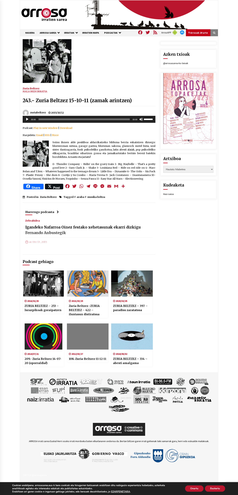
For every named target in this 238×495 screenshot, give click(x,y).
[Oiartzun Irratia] (70, 399)
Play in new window (45, 128)
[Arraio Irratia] (91, 381)
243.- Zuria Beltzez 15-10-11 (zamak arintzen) (77, 100)
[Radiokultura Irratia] (95, 399)
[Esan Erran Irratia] (39, 390)
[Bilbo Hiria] (162, 381)
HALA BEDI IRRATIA (35, 91)
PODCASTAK (111, 32)
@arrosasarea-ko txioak (175, 63)
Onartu (194, 488)
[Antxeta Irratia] (63, 381)
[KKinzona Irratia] (172, 390)
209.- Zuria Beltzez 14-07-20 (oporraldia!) (43, 361)
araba (80, 197)
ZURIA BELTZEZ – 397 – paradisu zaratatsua (130, 308)
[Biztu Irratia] (181, 381)
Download (66, 128)
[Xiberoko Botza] (177, 399)
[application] (89, 119)
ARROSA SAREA (48, 32)
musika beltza (96, 197)
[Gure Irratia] (79, 390)
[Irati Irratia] (124, 390)
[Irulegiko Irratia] (144, 390)
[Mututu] (141, 119)
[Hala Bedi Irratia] (103, 390)
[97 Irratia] (38, 381)
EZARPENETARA (120, 491)
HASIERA (29, 32)
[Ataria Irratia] (115, 381)
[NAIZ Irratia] (41, 399)
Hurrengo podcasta (39, 212)
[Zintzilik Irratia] (119, 408)
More (55, 135)
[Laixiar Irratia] (204, 390)
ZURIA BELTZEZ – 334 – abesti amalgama (130, 361)
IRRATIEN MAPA (90, 32)
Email (39, 135)
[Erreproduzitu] (27, 119)
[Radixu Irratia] (121, 399)
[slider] (149, 119)
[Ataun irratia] (138, 381)
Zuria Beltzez (31, 88)
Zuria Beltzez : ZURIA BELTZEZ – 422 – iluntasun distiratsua (84, 310)
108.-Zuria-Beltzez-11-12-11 (87, 359)
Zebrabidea (32, 220)
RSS (47, 135)
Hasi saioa (168, 194)
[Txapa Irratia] (160, 399)
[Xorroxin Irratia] (199, 399)
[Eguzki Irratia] (198, 381)
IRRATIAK (69, 32)
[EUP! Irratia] (59, 390)
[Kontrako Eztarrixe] (194, 390)
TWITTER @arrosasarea (35, 475)
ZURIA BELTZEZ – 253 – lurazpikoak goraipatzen (43, 308)
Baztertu (215, 488)
